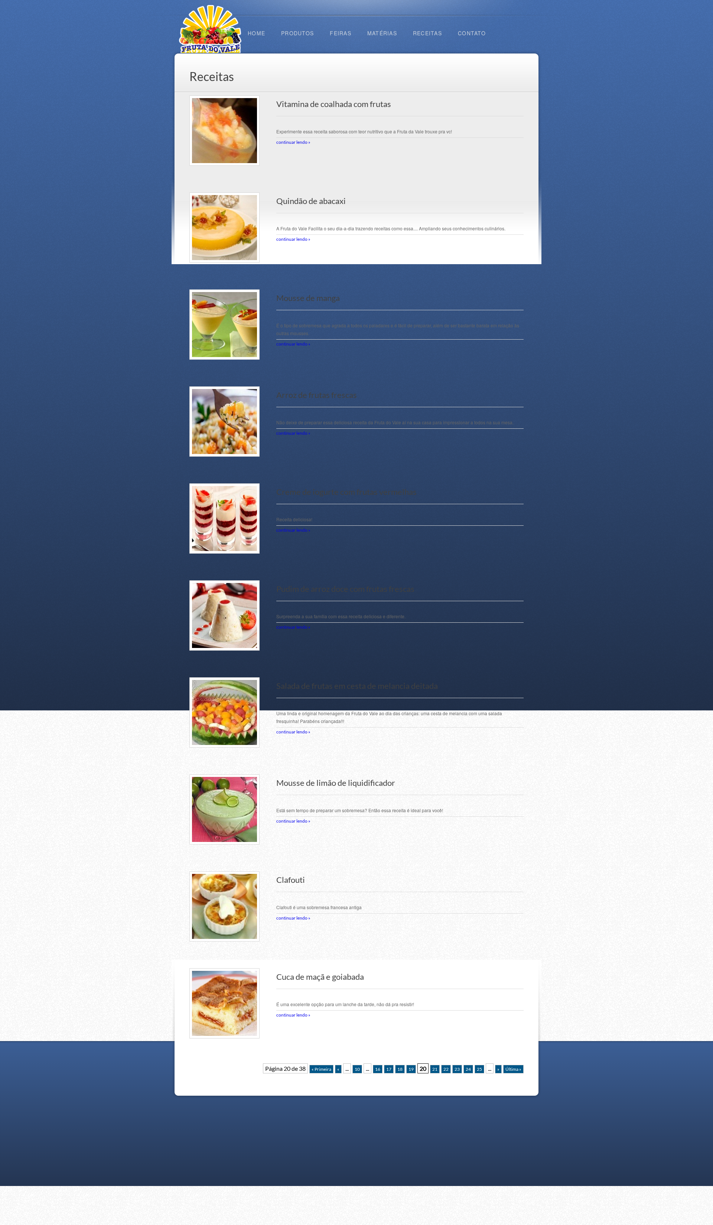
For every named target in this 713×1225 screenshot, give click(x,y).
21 (434, 1069)
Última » (513, 1069)
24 (468, 1069)
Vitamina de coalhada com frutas (333, 104)
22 (446, 1069)
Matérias (382, 33)
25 (479, 1069)
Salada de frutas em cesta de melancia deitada (357, 686)
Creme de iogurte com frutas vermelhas (346, 492)
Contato (472, 33)
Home (256, 33)
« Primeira (321, 1069)
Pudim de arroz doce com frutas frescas (345, 589)
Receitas (427, 33)
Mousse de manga (308, 298)
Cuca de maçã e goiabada (320, 977)
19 (411, 1069)
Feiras (340, 33)
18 (400, 1069)
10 (357, 1069)
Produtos (297, 33)
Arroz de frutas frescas (316, 395)
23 (457, 1069)
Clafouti (290, 880)
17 (388, 1069)
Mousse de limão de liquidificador (335, 783)
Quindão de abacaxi (311, 201)
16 (377, 1069)
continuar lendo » (293, 142)
